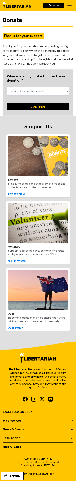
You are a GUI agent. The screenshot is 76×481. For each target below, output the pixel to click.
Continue (38, 106)
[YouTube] (50, 399)
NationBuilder (45, 473)
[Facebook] (25, 399)
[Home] (17, 5)
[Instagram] (33, 399)
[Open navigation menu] (69, 5)
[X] (42, 399)
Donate (54, 5)
